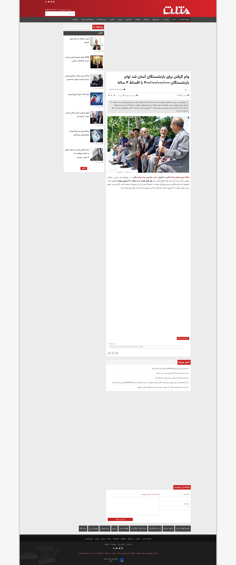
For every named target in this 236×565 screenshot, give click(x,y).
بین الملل (156, 19)
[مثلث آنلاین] (177, 10)
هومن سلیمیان (82, 157)
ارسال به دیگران (130, 95)
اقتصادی (116, 539)
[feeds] (46, 2)
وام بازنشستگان (139, 177)
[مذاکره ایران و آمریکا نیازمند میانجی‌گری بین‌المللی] (96, 135)
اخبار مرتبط (184, 362)
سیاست (166, 19)
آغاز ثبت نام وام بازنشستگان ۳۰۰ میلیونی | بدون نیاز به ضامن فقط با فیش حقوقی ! (162, 387)
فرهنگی (123, 539)
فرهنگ (146, 19)
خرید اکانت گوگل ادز (138, 528)
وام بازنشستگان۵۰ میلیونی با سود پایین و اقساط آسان (171, 378)
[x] (113, 353)
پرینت (120, 95)
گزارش (100, 33)
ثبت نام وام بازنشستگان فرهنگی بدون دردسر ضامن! (172, 373)
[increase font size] (114, 95)
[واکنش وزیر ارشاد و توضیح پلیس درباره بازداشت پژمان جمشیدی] (96, 80)
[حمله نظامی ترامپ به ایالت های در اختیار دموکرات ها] (96, 154)
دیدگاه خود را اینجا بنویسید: (150, 494)
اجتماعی (129, 19)
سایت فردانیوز (152, 177)
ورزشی (103, 539)
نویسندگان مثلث (87, 19)
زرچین (114, 528)
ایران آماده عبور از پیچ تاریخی (78, 94)
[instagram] (53, 2)
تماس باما (121, 544)
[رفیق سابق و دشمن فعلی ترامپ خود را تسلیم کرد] (96, 117)
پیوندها (113, 544)
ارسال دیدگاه (120, 519)
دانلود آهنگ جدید (183, 528)
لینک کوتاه (112, 343)
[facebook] (109, 353)
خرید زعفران (105, 528)
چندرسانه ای (101, 19)
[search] (47, 13)
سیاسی (138, 539)
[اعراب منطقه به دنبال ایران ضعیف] (96, 43)
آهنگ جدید (123, 528)
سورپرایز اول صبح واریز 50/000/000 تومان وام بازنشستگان (170, 368)
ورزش (120, 19)
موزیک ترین (93, 528)
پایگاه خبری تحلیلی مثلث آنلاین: (177, 177)
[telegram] (51, 2)
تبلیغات (75, 19)
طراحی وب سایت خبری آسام (110, 560)
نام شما (186, 494)
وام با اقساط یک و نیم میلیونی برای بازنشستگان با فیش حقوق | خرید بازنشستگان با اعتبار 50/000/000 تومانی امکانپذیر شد (150, 382)
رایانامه (186, 503)
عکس (112, 19)
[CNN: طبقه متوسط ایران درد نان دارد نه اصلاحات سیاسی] (96, 61)
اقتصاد (137, 19)
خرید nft (83, 528)
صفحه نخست (184, 19)
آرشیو (83, 168)
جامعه (109, 539)
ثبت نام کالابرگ (155, 528)
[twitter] (48, 2)
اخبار (174, 19)
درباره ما (129, 544)
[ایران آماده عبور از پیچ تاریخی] (96, 98)
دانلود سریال (168, 528)
